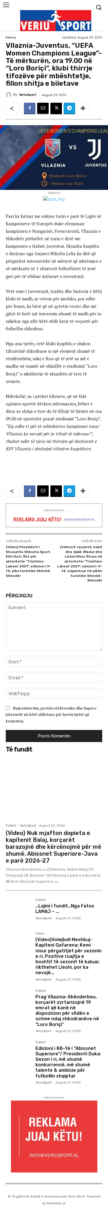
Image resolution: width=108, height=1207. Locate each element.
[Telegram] (69, 108)
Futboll (11, 825)
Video (39, 933)
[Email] (43, 108)
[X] (56, 108)
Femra (11, 37)
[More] (83, 108)
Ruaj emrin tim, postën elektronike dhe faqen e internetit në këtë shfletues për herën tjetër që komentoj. (51, 714)
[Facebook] (29, 108)
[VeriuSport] (9, 95)
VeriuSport (28, 94)
